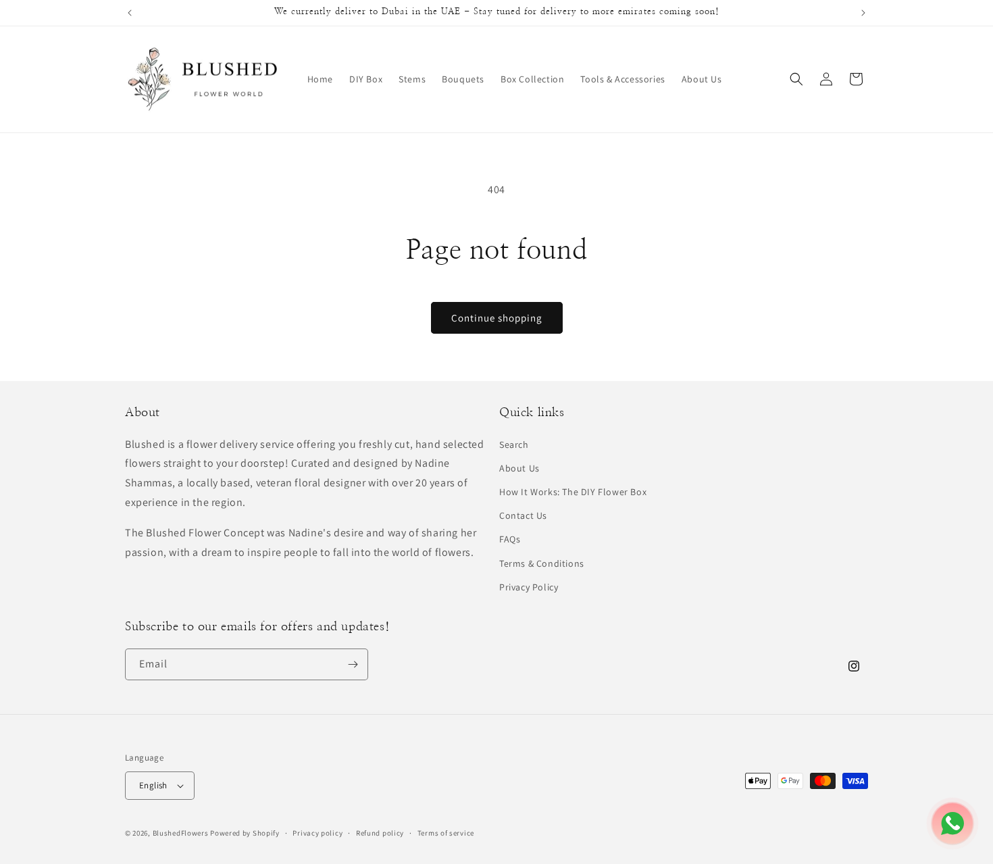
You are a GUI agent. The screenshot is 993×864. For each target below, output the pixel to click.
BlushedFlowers (181, 833)
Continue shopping (496, 317)
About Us (519, 468)
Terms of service (445, 833)
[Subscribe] (352, 664)
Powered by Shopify (245, 833)
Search (514, 444)
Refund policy (380, 833)
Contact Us (523, 515)
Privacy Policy (528, 587)
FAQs (509, 539)
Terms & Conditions (541, 563)
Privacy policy (317, 833)
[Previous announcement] (130, 13)
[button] (796, 79)
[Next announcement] (863, 13)
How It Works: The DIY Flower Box (572, 492)
